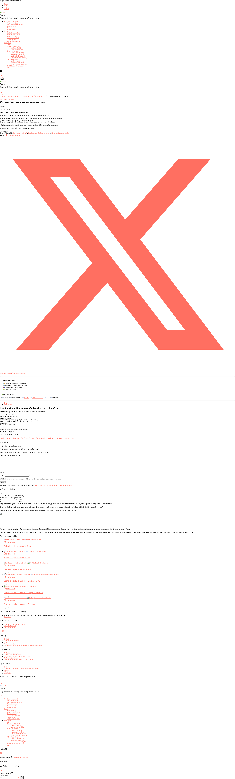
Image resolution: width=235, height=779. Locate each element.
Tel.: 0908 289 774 (10, 626)
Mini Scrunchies (12, 51)
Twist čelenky (11, 39)
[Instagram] (3, 631)
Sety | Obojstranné (13, 23)
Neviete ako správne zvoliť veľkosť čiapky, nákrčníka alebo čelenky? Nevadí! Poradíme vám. (38, 438)
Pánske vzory (11, 28)
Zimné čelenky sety (13, 41)
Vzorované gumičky (17, 49)
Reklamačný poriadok (11, 658)
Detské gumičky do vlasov (15, 66)
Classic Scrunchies (13, 46)
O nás (6, 4)
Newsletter (7, 673)
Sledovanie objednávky (11, 640)
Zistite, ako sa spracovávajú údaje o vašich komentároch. (53, 485)
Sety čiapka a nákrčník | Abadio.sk (18, 96)
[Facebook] (1, 631)
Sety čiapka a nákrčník (11, 21)
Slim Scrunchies (12, 59)
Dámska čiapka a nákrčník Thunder (19, 604)
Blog (5, 5)
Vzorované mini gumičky (19, 57)
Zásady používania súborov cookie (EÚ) (17, 656)
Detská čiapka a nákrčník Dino (17, 546)
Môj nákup (7, 672)
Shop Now (7, 617)
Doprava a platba (9, 644)
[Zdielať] (4, 761)
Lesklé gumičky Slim (17, 61)
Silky (9, 44)
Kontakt (6, 9)
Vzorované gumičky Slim (19, 64)
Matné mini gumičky (17, 54)
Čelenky (6, 31)
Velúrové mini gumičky (18, 56)
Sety (8, 67)
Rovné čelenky (12, 36)
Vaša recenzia (5, 469)
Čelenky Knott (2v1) (13, 33)
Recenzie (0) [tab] (8, 404)
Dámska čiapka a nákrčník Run (17, 569)
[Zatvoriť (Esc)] (6, 761)
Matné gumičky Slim (17, 62)
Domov (2, 96)
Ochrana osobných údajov (12, 654)
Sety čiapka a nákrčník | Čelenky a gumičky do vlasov (21, 668)
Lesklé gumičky (16, 48)
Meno (2, 472)
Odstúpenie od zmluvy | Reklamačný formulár (18, 659)
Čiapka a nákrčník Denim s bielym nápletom (23, 592)
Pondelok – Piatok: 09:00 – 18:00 (14, 624)
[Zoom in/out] (0, 761)
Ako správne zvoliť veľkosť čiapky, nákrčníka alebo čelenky (23, 645)
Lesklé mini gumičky (17, 53)
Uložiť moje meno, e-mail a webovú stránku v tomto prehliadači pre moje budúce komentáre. (32, 479)
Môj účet (6, 670)
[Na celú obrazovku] (2, 761)
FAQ (5, 7)
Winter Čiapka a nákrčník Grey (17, 558)
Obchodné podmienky (11, 653)
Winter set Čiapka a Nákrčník (60, 133)
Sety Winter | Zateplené (15, 24)
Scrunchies (7, 43)
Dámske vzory (12, 26)
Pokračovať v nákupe (21, 757)
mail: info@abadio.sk (10, 627)
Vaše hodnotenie (6, 455)
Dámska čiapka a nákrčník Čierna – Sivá (22, 581)
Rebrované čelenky (13, 34)
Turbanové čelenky (13, 38)
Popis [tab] (5, 403)
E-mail (2, 475)
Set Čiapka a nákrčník (38, 96)
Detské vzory (11, 29)
